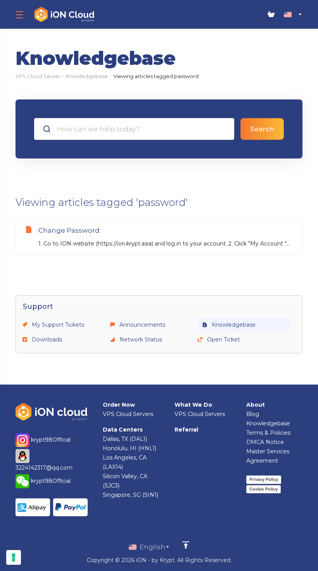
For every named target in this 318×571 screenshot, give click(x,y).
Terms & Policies (268, 432)
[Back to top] (185, 545)
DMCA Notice (265, 442)
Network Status (140, 339)
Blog (252, 414)
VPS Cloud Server (38, 76)
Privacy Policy (263, 479)
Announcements (141, 324)
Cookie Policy (263, 489)
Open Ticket (223, 339)
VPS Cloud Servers (128, 414)
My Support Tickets (57, 324)
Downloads (46, 339)
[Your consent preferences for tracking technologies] (13, 557)
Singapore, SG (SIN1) (130, 494)
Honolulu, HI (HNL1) (129, 448)
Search (262, 129)
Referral (186, 429)
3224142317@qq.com (44, 467)
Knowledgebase (87, 76)
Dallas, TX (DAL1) (125, 438)
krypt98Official (50, 439)
